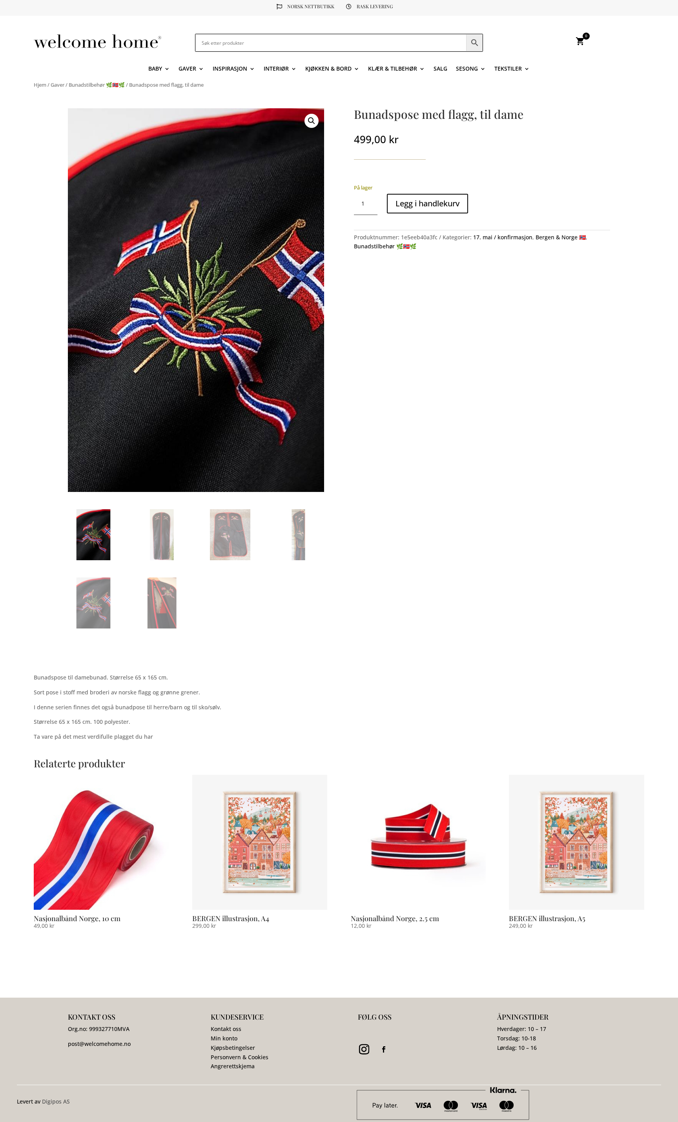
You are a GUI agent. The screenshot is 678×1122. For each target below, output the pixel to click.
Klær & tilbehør (392, 69)
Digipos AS (56, 1101)
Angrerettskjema (233, 1066)
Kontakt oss (226, 1029)
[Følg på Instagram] (364, 1049)
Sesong (467, 69)
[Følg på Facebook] (383, 1049)
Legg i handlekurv (427, 203)
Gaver (187, 69)
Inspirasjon (230, 69)
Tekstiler (508, 69)
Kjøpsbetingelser (233, 1047)
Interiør (276, 69)
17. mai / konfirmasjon (502, 237)
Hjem (40, 84)
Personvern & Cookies (239, 1057)
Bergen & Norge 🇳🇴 (561, 237)
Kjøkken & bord (328, 69)
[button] (311, 121)
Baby (155, 69)
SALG (440, 69)
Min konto (224, 1038)
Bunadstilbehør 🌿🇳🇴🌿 (97, 84)
